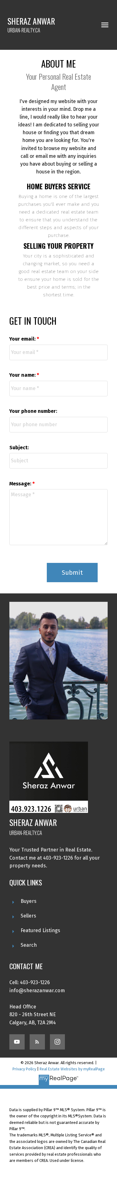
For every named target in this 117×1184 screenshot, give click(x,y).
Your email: (23, 339)
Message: (20, 484)
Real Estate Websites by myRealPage (72, 1069)
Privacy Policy (24, 1069)
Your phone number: (33, 411)
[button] (17, 1042)
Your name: (23, 375)
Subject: (19, 447)
